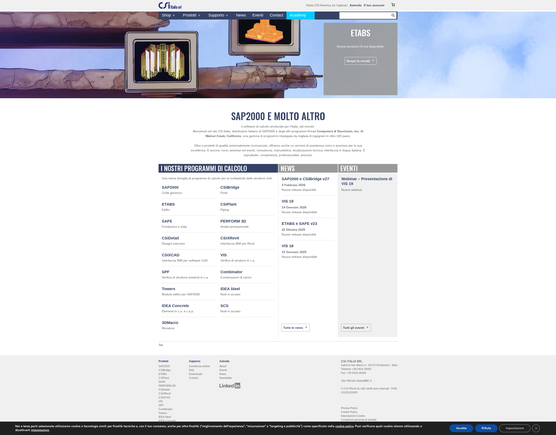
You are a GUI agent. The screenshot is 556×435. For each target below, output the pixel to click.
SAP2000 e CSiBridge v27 (305, 179)
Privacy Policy (349, 408)
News (241, 15)
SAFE (167, 221)
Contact (276, 15)
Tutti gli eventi (353, 327)
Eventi (257, 15)
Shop (166, 15)
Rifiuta (486, 428)
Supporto (216, 15)
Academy (298, 15)
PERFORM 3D (233, 221)
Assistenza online (199, 366)
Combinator (231, 272)
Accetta (461, 428)
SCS (224, 306)
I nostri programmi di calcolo (204, 168)
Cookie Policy (349, 412)
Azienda (356, 5)
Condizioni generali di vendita (358, 419)
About (222, 366)
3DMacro (170, 323)
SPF (165, 272)
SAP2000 (170, 187)
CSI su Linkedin (230, 385)
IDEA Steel (230, 289)
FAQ (191, 370)
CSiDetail (170, 238)
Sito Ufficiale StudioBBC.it (356, 380)
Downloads (195, 374)
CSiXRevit (229, 238)
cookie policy (344, 426)
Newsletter (225, 377)
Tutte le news (293, 327)
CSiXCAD (170, 255)
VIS (223, 255)
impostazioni (40, 430)
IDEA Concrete (175, 306)
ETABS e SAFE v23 (299, 223)
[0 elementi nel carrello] (393, 4)
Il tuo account (374, 5)
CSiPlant (228, 204)
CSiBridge (229, 187)
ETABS (168, 204)
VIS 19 (287, 201)
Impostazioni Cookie (353, 415)
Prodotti (189, 15)
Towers (168, 289)
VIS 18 (287, 246)
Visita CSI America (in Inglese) (327, 5)
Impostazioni (515, 428)
